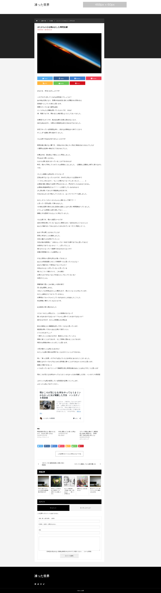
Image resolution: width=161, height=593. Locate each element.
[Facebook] (35, 584)
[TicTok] (44, 584)
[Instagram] (41, 584)
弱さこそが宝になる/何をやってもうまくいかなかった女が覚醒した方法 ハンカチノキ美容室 (68, 374)
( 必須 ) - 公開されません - (47, 524)
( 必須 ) (47, 518)
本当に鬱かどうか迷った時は (66, 431)
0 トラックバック (85, 508)
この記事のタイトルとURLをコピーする (69, 454)
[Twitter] (38, 584)
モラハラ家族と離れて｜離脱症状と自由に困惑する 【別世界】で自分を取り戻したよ (89, 433)
